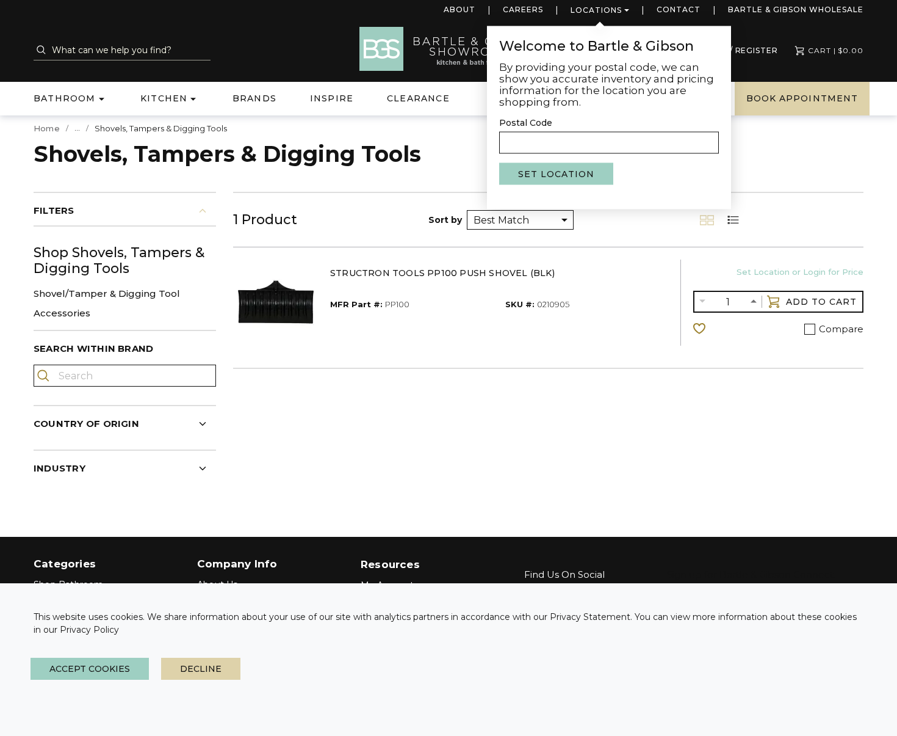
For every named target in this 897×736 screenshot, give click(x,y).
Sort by (445, 219)
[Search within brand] (45, 376)
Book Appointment (802, 98)
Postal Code (525, 122)
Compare (841, 329)
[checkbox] (809, 329)
